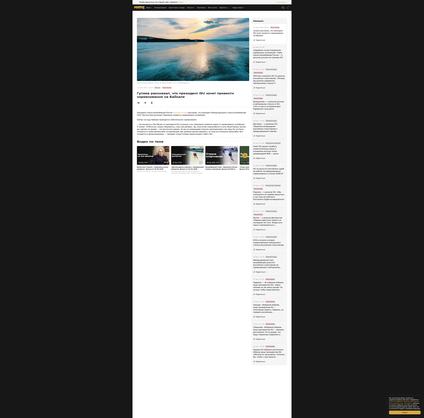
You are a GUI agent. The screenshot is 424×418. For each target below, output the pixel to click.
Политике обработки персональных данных (404, 401)
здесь (180, 2)
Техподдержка (282, 2)
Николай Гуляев (180, 113)
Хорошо (404, 412)
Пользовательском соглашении (401, 403)
